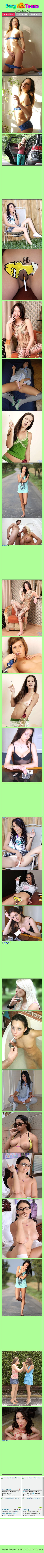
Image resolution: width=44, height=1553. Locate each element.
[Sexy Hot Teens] (22, 5)
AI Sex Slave (8, 14)
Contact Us (39, 1549)
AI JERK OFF (22, 14)
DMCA (32, 1549)
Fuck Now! (35, 14)
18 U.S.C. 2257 (22, 1549)
